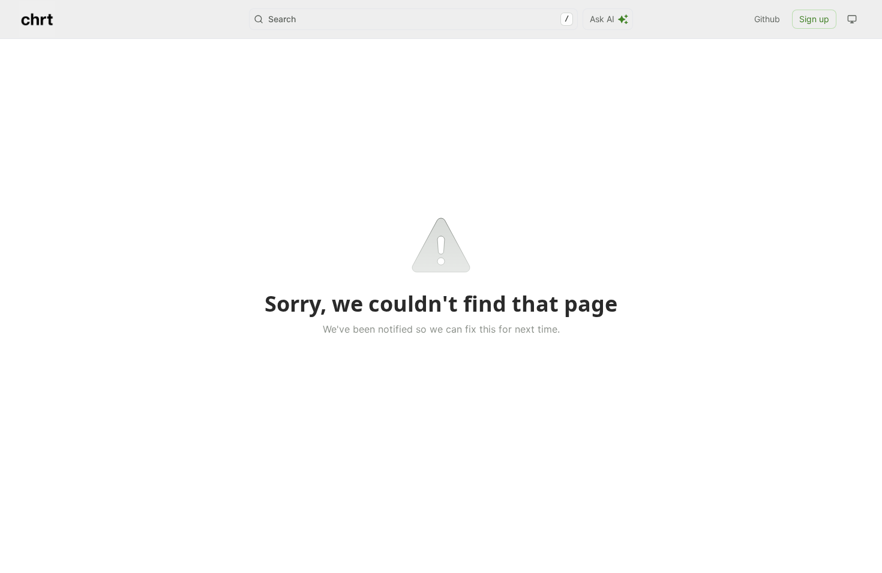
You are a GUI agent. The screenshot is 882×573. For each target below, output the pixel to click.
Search (418, 19)
